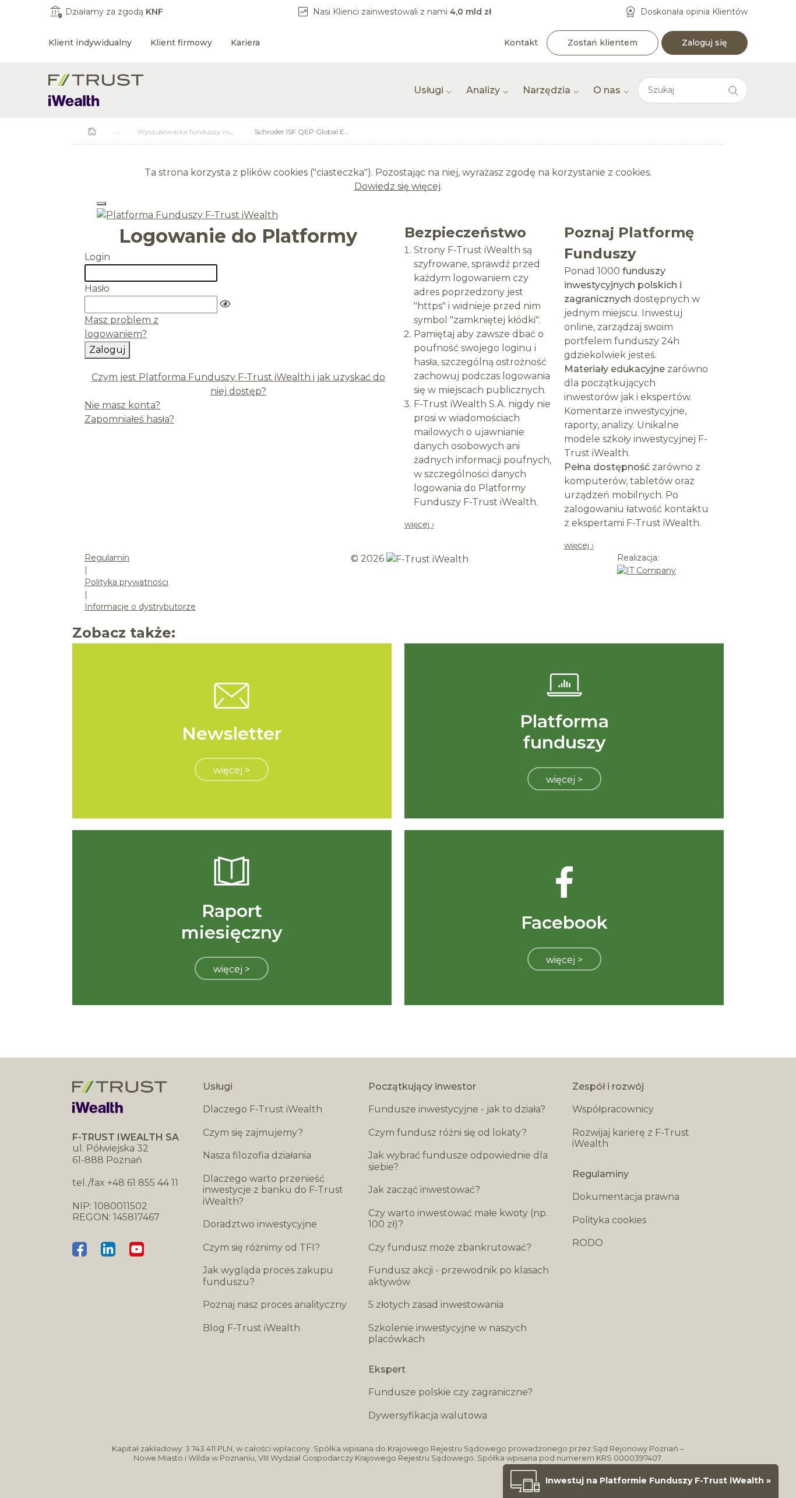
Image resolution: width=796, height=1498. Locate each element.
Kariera (245, 42)
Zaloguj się (704, 42)
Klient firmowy (181, 42)
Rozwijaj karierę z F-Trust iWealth (630, 1138)
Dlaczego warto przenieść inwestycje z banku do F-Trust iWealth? (273, 1190)
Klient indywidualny (90, 42)
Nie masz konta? (122, 405)
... (116, 131)
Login (97, 256)
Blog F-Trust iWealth (251, 1328)
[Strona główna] (96, 90)
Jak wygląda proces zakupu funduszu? (268, 1276)
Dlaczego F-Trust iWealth (262, 1109)
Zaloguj (107, 349)
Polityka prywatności (126, 582)
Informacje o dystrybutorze (140, 606)
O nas (607, 90)
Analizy (483, 90)
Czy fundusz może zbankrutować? (449, 1247)
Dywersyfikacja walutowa (427, 1415)
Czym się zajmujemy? (253, 1132)
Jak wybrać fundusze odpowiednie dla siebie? (458, 1161)
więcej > (231, 770)
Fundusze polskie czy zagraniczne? (450, 1392)
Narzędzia (546, 90)
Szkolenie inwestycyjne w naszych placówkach (447, 1333)
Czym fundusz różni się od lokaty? (447, 1132)
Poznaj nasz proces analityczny (275, 1304)
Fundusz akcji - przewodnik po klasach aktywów (458, 1276)
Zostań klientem (602, 42)
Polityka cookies (609, 1220)
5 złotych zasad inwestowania (435, 1304)
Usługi (428, 90)
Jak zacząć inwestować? (424, 1189)
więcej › (419, 524)
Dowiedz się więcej (397, 186)
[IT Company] (646, 570)
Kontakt (521, 42)
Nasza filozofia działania (257, 1155)
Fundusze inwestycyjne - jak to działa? (456, 1109)
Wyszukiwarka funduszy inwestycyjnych (206, 131)
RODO (587, 1242)
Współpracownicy (613, 1109)
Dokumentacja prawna (625, 1196)
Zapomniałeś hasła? (129, 419)
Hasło (97, 288)
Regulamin (106, 557)
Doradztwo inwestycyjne (260, 1224)
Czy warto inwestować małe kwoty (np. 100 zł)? (458, 1219)
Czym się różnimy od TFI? (261, 1247)
